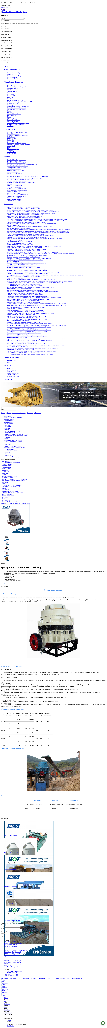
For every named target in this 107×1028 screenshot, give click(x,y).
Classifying (10, 97)
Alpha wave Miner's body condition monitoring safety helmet (23, 322)
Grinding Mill (11, 96)
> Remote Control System (7, 495)
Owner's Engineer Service (14, 79)
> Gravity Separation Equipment (9, 476)
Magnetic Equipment (12, 103)
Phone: (2, 928)
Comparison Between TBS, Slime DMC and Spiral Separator (23, 267)
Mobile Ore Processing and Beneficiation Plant (19, 179)
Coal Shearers (11, 85)
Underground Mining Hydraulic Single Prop (19, 144)
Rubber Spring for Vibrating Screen (16, 143)
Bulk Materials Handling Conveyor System (18, 106)
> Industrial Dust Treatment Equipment (11, 485)
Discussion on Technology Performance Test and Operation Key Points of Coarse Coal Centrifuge (33, 272)
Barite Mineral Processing (14, 199)
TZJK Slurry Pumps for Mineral (12, 962)
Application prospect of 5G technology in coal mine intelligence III (25, 214)
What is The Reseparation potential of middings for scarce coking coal (25, 234)
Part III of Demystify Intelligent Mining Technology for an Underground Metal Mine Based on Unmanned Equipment (38, 229)
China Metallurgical (6, 51)
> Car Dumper (4, 482)
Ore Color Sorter (11, 115)
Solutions (7, 157)
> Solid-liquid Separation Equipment (10, 462)
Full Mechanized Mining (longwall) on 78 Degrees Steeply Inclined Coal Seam (28, 176)
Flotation (9, 99)
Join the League (11, 370)
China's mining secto (6, 31)
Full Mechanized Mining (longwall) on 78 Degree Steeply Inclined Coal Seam (28, 299)
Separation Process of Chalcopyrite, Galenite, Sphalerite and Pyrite (25, 178)
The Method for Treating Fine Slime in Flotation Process (22, 328)
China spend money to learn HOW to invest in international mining (25, 310)
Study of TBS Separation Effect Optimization (19, 243)
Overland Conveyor (12, 172)
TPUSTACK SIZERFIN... (11, 835)
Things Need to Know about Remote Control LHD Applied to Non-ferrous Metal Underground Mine (34, 297)
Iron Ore (9, 184)
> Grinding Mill (5, 471)
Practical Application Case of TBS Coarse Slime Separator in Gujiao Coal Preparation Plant (31, 223)
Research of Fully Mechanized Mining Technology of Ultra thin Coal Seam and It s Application (32, 348)
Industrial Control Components (15, 173)
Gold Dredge (10, 126)
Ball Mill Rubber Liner (13, 134)
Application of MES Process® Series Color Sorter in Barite (23, 207)
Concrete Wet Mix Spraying (14, 114)
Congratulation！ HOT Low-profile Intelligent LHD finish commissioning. (27, 255)
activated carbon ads (6, 63)
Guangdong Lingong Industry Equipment (59, 978)
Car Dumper (10, 105)
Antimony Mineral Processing (15, 200)
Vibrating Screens (12, 91)
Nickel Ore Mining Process (14, 191)
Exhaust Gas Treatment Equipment (16, 108)
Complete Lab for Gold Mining (15, 124)
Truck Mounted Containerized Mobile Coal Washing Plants (23, 352)
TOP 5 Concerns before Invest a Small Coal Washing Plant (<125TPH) (26, 311)
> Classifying (4, 473)
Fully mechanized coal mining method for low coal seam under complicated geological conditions (33, 252)
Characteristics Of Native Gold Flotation (18, 320)
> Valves (3, 498)
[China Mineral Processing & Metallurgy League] (14, 12)
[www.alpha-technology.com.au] (3, 981)
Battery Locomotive (12, 121)
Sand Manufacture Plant (10, 886)
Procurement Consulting (13, 77)
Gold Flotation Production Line (15, 170)
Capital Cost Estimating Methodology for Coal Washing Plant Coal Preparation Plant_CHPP (31, 351)
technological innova (6, 48)
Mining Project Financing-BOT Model (17, 346)
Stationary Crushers (12, 88)
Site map (3, 4)
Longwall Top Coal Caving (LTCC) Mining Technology (22, 164)
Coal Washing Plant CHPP (14, 161)
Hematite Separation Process (14, 185)
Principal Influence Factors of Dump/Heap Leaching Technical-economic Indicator (29, 330)
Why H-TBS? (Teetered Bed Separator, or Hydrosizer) (21, 266)
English (3, 9)
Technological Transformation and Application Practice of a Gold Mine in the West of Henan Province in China (36, 282)
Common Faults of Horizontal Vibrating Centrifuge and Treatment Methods (27, 270)
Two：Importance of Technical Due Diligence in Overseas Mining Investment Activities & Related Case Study (36, 303)
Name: (3, 925)
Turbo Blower (7, 965)
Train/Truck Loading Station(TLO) (16, 163)
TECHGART (12, 978)
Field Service (10, 74)
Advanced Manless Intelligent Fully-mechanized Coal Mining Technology (26, 316)
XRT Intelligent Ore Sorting (11, 944)
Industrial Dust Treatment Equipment (17, 109)
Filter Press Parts (11, 153)
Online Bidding (11, 360)
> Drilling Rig (4, 497)
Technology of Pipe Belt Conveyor (16, 167)
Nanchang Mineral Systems (40, 978)
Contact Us (10, 368)
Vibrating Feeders (12, 89)
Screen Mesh (10, 150)
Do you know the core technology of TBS (18, 228)
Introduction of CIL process (14, 308)
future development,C (6, 43)
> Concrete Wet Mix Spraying (9, 501)
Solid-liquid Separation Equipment (16, 86)
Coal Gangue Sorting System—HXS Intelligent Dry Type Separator (25, 276)
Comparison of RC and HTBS (15, 278)
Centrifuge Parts (11, 152)
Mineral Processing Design (14, 76)
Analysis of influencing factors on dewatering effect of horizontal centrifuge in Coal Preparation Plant (34, 246)
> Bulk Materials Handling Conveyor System (13, 480)
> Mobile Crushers (6, 468)
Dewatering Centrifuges (10, 946)
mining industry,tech (6, 34)
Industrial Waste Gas (6, 60)
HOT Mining (4, 978)
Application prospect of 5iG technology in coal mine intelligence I (24, 217)
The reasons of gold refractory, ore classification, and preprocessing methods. (27, 331)
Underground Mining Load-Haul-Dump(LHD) (19, 102)
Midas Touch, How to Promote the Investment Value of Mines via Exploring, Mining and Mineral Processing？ (36, 325)
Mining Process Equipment (13, 82)
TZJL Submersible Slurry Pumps (12, 964)
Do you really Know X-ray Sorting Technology (20, 244)
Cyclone (9, 112)
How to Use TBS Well (13, 225)
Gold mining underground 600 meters (17, 337)
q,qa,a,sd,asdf (4, 26)
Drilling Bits (10, 140)
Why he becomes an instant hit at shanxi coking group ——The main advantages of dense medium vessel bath (36, 345)
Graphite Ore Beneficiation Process (16, 196)
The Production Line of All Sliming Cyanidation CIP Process (23, 317)
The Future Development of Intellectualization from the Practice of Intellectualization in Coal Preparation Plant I (36, 220)
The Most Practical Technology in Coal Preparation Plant (22, 264)
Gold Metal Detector (12, 138)
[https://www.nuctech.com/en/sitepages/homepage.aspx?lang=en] (3, 995)
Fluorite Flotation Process (14, 197)
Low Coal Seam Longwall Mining (16, 160)
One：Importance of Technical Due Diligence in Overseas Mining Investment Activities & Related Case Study (36, 305)
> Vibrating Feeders (6, 465)
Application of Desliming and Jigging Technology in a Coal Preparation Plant (27, 273)
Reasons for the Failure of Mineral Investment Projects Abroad (23, 302)
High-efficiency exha (6, 57)
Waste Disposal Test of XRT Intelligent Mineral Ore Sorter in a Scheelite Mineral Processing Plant (33, 211)
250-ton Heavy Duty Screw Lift (12, 952)
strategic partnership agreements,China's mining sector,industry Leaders (19, 23)
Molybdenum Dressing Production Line (17, 194)
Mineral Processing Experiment (15, 73)
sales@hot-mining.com (7, 7)
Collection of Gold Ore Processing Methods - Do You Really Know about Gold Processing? (31, 279)
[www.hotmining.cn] (4, 983)
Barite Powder (11, 137)
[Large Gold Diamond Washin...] (29, 955)
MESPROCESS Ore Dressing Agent (17, 132)
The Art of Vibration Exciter (14, 240)
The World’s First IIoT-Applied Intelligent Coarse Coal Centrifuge (24, 285)
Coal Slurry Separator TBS (11, 941)
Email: (3, 926)
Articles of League (12, 374)
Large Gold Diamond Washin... (12, 920)
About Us (7, 365)
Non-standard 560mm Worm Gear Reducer (15, 950)
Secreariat (10, 371)
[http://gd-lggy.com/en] (2, 993)
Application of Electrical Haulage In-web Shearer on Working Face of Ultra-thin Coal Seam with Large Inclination (37, 339)
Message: (4, 932)
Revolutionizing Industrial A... (12, 852)
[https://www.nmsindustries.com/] (3, 990)
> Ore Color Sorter (6, 500)
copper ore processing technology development (19, 288)
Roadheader (10, 94)
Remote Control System (13, 120)
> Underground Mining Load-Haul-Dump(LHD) (14, 479)
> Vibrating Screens (6, 467)
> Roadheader (4, 470)
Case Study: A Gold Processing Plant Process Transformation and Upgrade (27, 296)
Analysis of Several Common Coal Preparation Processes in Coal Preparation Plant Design (31, 235)
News (8, 362)
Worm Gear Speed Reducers (11, 955)
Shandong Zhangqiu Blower (24, 978)
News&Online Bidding (11, 357)
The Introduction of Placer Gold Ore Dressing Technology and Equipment (27, 336)
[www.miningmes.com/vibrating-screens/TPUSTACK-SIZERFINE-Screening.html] (5, 989)
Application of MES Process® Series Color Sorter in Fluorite (23, 208)
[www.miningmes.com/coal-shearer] (3, 984)
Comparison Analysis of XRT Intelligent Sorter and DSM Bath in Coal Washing (32, 354)
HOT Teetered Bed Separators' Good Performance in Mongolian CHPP (26, 307)
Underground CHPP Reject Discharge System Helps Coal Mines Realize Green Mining (30, 313)
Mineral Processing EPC (12, 69)
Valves (9, 117)
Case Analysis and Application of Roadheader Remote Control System (26, 222)
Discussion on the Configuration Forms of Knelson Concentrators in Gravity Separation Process (32, 291)
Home (6, 66)
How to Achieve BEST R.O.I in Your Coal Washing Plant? (23, 300)
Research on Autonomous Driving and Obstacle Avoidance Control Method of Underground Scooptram (34, 238)
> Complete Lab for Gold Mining (9, 491)
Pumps (9, 111)
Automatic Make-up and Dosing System (18, 123)
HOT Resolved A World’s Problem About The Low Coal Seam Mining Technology (29, 340)
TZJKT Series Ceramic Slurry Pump (13, 961)
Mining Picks (10, 141)
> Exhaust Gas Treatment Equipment (10, 486)
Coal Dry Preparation (13, 261)
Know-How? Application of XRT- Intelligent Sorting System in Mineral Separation (29, 258)
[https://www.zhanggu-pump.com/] (4, 992)
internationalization (6, 37)
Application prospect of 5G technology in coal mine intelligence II (24, 216)
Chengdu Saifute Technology (79, 978)
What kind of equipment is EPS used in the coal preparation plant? (24, 247)
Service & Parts (9, 129)
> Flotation (3, 474)
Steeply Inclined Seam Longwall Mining (18, 166)
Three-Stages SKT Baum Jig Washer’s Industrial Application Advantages (26, 263)
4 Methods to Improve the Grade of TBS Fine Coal (20, 342)
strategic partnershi (6, 28)
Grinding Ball (11, 146)
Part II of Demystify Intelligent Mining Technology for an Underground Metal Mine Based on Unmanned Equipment (38, 231)
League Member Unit (13, 373)
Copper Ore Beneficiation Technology (17, 181)
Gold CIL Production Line (14, 187)
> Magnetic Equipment (7, 477)
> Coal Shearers (5, 461)
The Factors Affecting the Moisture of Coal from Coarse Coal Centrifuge (26, 269)
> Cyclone (3, 488)
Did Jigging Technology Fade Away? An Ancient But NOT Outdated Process (27, 290)
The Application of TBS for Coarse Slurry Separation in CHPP (24, 284)
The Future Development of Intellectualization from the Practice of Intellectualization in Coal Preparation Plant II (37, 219)
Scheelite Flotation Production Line (16, 188)
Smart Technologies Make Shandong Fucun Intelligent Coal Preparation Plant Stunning (30, 210)
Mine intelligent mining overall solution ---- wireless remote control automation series (29, 323)
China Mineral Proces (6, 40)
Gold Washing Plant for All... (11, 869)
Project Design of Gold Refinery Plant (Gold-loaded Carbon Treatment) (26, 343)
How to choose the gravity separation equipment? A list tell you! (24, 333)
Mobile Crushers (11, 93)
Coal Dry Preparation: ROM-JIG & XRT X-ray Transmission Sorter (25, 260)
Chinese (3, 10)
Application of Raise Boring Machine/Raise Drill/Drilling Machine (25, 294)
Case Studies (8, 204)
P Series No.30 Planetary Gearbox (13, 953)
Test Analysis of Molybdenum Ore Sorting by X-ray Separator (23, 250)
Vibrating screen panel (13, 149)
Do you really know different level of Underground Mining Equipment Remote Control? (30, 287)
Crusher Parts (10, 147)
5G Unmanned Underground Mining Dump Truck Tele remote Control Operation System (31, 213)
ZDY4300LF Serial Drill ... (11, 903)
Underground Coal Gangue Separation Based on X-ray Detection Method (26, 249)
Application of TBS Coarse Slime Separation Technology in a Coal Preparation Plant (29, 226)
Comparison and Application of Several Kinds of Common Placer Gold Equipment (29, 327)
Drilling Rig (10, 118)
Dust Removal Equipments (11, 967)
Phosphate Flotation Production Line (17, 190)
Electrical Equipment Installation (15, 175)
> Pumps (3, 483)
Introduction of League (13, 376)
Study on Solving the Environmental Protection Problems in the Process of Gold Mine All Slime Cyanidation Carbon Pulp (39, 281)
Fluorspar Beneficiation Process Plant (17, 334)
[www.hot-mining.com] (3, 980)
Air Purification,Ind (6, 54)
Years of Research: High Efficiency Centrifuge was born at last (23, 293)
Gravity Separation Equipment (15, 100)
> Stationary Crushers (6, 464)
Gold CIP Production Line (14, 169)
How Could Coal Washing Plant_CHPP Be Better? (20, 349)
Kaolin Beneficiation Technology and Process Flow (21, 182)
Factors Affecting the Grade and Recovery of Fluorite (21, 314)
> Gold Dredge (5, 489)
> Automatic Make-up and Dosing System (12, 492)
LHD (5, 956)
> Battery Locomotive (6, 494)
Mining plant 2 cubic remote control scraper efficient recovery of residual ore (27, 319)
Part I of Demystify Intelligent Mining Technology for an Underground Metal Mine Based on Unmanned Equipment (38, 232)
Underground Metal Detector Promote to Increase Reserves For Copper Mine (27, 237)
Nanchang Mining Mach (7, 45)
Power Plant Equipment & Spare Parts (17, 135)
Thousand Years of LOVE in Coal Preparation (19, 241)
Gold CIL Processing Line (11, 975)
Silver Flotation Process (13, 193)
